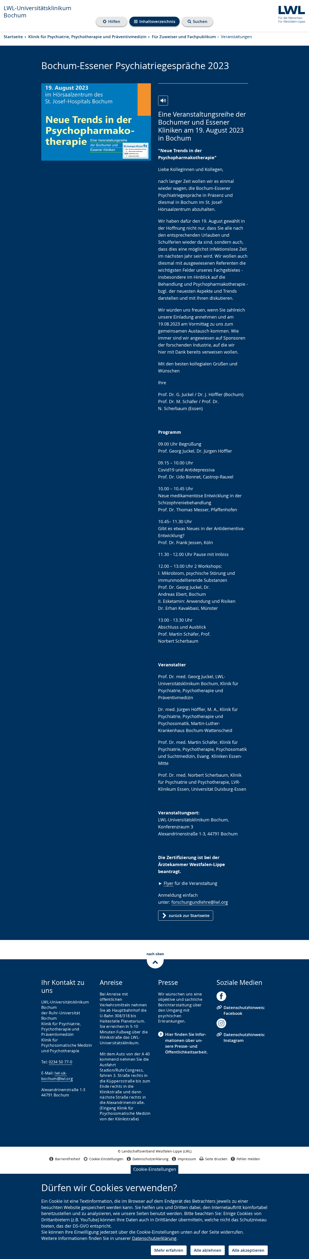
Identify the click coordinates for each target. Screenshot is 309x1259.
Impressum (187, 1159)
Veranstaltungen (236, 36)
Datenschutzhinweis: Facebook (244, 1010)
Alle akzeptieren (248, 1250)
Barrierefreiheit (67, 1159)
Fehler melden (248, 1159)
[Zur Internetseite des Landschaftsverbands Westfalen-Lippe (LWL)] (290, 13)
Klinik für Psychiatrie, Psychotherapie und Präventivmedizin (87, 36)
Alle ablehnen (207, 1250)
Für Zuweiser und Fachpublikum (184, 36)
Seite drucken (216, 1159)
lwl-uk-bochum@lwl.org (57, 1075)
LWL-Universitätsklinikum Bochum (37, 11)
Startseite (13, 36)
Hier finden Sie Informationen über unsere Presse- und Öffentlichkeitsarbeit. (186, 1043)
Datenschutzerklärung (154, 1238)
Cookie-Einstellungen (154, 1169)
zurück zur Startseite (189, 915)
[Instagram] (221, 1023)
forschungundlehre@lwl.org (199, 902)
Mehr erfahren (168, 1250)
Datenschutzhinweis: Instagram (244, 1037)
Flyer (168, 883)
